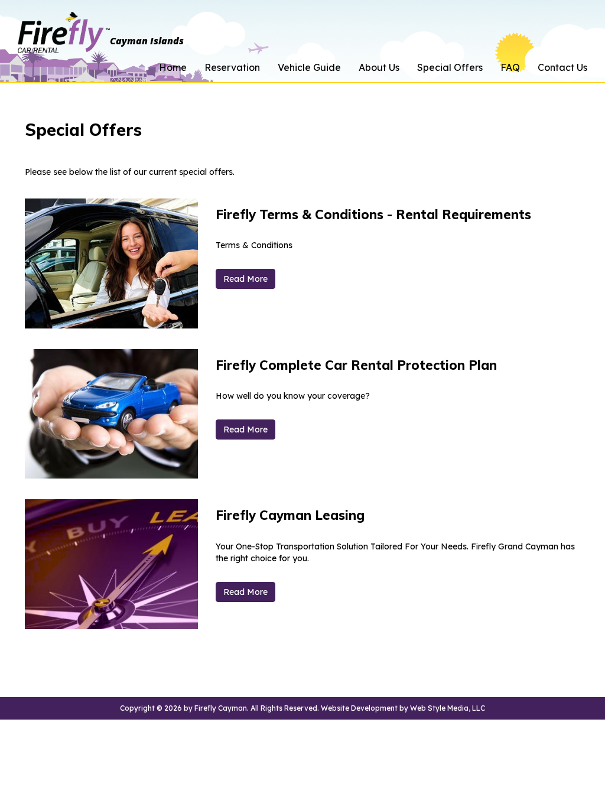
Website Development (359, 708)
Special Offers (450, 67)
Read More (245, 279)
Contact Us (562, 67)
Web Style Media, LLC (447, 708)
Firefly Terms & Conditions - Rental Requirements (373, 214)
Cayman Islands (147, 39)
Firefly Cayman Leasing (290, 515)
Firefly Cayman (220, 708)
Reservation (232, 67)
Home (173, 67)
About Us (379, 67)
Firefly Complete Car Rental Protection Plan (356, 365)
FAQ (510, 67)
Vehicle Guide (309, 67)
